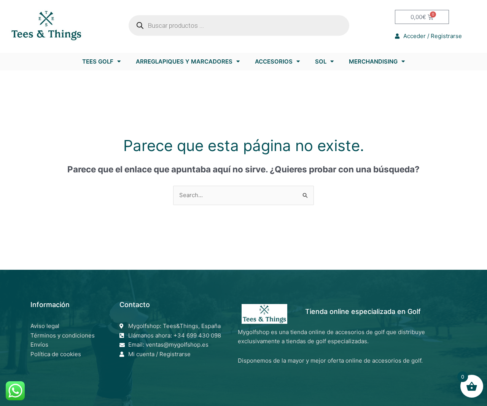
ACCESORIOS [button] (274, 61)
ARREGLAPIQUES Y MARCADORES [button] (184, 61)
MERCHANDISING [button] (373, 61)
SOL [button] (320, 61)
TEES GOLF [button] (97, 61)
